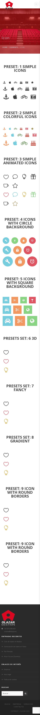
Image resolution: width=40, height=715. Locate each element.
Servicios (28, 704)
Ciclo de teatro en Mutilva (13, 642)
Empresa (7, 669)
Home (5, 47)
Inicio (7, 704)
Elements (14, 47)
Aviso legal (7, 674)
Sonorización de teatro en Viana (15, 647)
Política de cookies (10, 679)
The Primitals (8, 651)
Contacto (19, 707)
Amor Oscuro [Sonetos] (12, 656)
